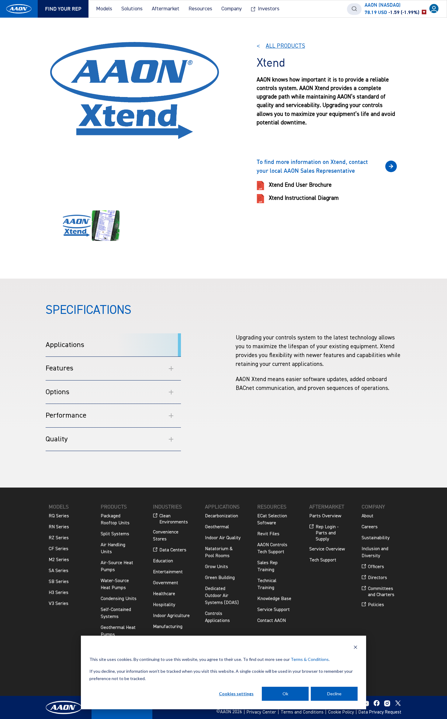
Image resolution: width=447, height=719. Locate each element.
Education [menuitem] (163, 561)
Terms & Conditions (310, 659)
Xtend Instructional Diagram (304, 198)
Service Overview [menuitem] (327, 549)
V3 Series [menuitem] (58, 603)
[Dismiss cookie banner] (355, 648)
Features (59, 368)
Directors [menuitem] (377, 577)
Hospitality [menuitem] (164, 605)
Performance (66, 415)
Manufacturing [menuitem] (167, 626)
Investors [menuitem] (268, 9)
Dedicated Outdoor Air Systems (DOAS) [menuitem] (222, 595)
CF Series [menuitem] (58, 549)
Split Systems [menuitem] (115, 534)
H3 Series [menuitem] (58, 592)
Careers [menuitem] (370, 527)
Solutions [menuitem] (132, 9)
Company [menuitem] (231, 9)
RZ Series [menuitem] (59, 538)
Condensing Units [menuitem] (119, 598)
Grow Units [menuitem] (216, 566)
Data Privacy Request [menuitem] (380, 712)
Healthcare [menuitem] (164, 594)
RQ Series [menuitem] (59, 516)
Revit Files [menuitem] (268, 534)
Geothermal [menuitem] (217, 527)
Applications (65, 345)
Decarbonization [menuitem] (221, 516)
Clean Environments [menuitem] (173, 519)
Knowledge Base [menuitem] (274, 598)
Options (57, 392)
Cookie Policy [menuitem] (341, 712)
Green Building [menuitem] (220, 577)
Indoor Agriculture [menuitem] (171, 615)
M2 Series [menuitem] (59, 559)
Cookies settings (236, 693)
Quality (57, 439)
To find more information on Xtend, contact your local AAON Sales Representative (312, 166)
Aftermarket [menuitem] (165, 9)
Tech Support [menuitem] (322, 560)
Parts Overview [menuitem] (325, 516)
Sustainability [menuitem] (376, 538)
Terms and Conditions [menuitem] (302, 712)
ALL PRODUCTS (285, 46)
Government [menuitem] (165, 583)
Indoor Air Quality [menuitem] (223, 538)
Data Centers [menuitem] (172, 550)
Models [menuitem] (104, 9)
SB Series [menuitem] (59, 581)
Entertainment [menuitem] (168, 572)
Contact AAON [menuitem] (271, 620)
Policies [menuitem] (376, 605)
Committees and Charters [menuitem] (381, 591)
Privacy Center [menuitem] (261, 712)
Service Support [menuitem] (273, 609)
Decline (334, 693)
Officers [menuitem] (376, 566)
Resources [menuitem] (200, 9)
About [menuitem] (367, 516)
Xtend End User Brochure (300, 185)
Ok (285, 693)
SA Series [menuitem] (58, 570)
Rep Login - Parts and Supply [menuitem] (327, 533)
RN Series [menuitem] (59, 527)
